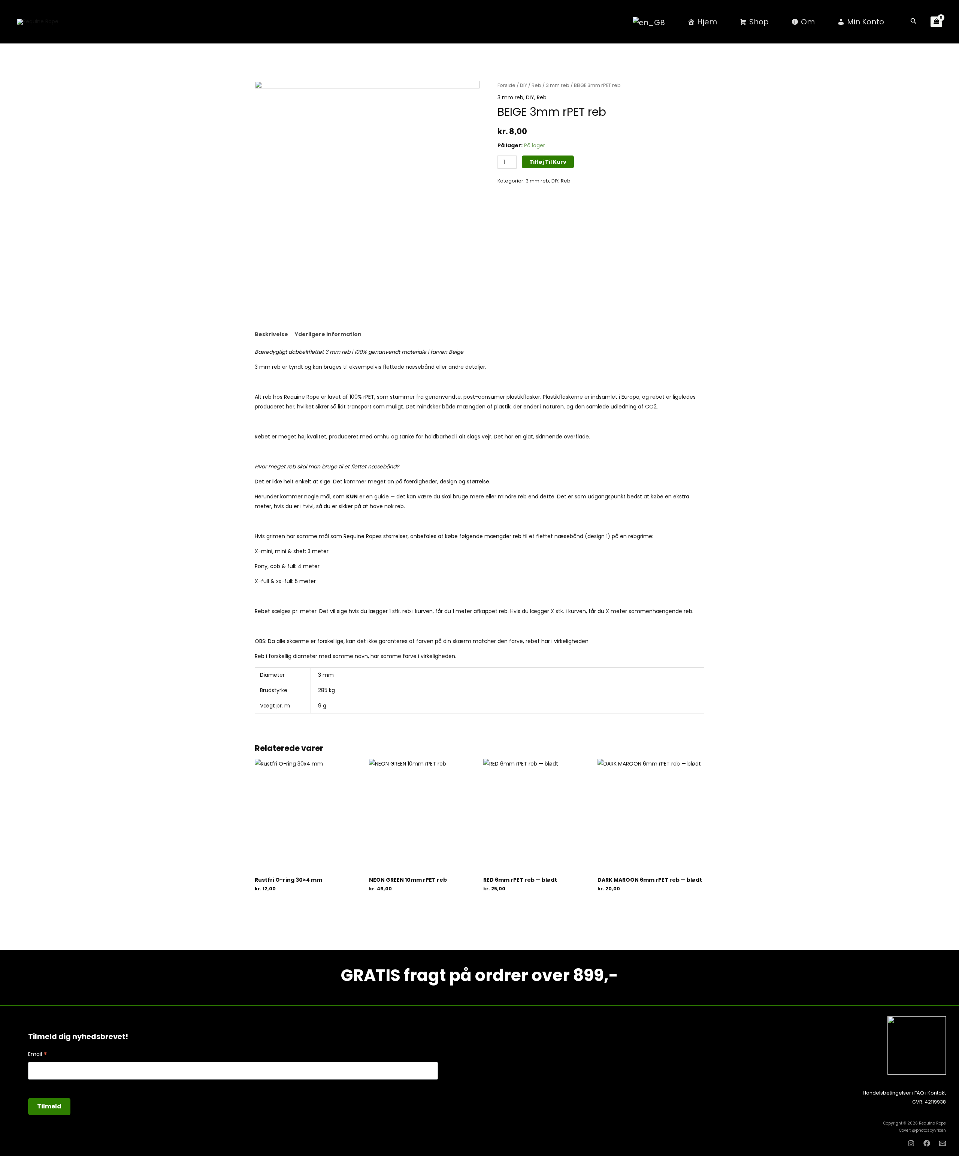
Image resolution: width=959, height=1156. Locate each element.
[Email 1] (942, 1143)
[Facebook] (926, 1143)
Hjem (707, 21)
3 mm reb (557, 85)
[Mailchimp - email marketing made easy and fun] (387, 1113)
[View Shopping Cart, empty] (936, 21)
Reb (536, 85)
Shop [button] (759, 21)
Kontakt (937, 1092)
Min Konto (865, 21)
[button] (913, 21)
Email (37, 1054)
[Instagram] (911, 1143)
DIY (523, 85)
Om (808, 21)
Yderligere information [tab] (328, 334)
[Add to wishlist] (499, 194)
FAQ (919, 1092)
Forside (506, 85)
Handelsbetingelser (887, 1092)
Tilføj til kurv (547, 162)
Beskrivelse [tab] (271, 334)
